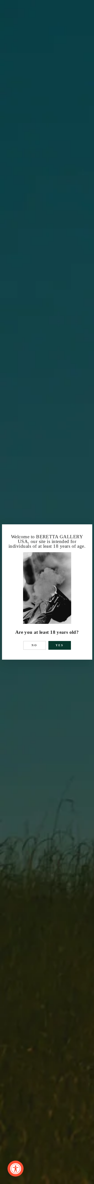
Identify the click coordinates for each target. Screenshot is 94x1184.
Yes (59, 645)
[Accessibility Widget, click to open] (16, 1169)
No (35, 645)
